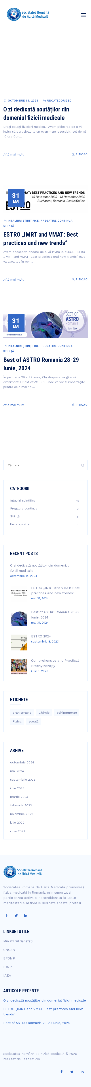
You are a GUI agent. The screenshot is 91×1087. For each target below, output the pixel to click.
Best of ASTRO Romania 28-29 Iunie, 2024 (36, 1023)
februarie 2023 (21, 805)
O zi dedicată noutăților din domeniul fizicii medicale (44, 1000)
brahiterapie (22, 712)
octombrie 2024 (22, 762)
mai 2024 (17, 771)
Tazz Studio (31, 1059)
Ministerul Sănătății (18, 941)
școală (33, 721)
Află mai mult (13, 154)
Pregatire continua (57, 220)
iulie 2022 (17, 822)
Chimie (44, 712)
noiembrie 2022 (21, 814)
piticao (81, 154)
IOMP (7, 967)
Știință (8, 225)
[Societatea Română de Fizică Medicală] (28, 14)
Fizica (17, 721)
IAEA (7, 976)
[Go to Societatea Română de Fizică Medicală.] (28, 76)
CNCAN (9, 950)
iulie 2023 (17, 788)
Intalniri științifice (23, 220)
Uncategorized (59, 100)
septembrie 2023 (22, 779)
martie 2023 (19, 796)
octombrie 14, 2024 (23, 100)
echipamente (67, 712)
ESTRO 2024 (41, 636)
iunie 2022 (17, 831)
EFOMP (9, 958)
